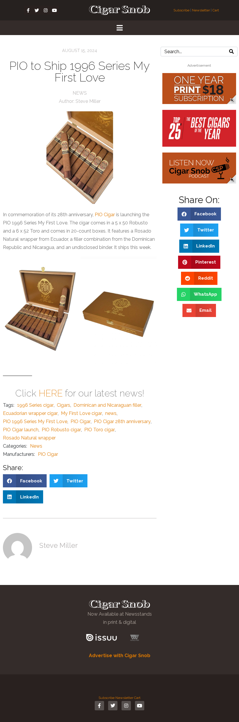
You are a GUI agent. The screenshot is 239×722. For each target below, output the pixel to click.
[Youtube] (54, 10)
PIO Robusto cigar (61, 429)
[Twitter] (37, 10)
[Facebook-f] (28, 10)
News (80, 93)
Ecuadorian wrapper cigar (30, 413)
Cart (215, 10)
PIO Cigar (105, 214)
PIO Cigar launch (20, 429)
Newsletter (201, 10)
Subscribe (181, 10)
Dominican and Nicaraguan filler (107, 405)
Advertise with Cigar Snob (119, 655)
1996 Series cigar (35, 405)
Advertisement (199, 65)
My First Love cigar (81, 413)
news (111, 413)
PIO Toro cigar (99, 429)
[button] (25, 480)
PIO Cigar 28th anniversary (122, 421)
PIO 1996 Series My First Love (35, 421)
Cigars (63, 405)
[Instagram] (45, 10)
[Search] (231, 51)
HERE (51, 393)
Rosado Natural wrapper (29, 438)
